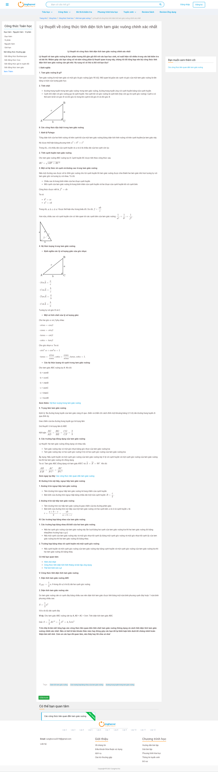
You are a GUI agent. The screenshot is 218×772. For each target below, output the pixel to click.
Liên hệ (43, 744)
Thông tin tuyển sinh (151, 757)
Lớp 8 (116, 730)
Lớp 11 (143, 730)
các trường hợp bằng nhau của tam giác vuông (87, 685)
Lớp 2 (64, 730)
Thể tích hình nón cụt (53, 568)
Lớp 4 (82, 730)
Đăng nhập (185, 4)
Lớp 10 (133, 730)
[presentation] (77, 142)
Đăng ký (199, 4)
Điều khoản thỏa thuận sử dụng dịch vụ (108, 751)
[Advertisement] (18, 113)
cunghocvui (27, 5)
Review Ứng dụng (168, 12)
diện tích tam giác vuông (58, 685)
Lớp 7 (107, 730)
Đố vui (145, 761)
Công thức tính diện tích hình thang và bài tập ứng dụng (68, 565)
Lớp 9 (124, 730)
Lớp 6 (99, 730)
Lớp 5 (90, 730)
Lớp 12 (153, 730)
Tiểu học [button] (46, 12)
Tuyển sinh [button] (129, 12)
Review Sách (148, 12)
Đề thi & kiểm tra (84, 12)
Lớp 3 (73, 730)
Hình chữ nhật (50, 562)
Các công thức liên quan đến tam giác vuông (75, 476)
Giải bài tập (147, 749)
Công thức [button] (63, 12)
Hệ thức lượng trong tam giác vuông (65, 403)
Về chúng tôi (100, 745)
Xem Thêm (8, 71)
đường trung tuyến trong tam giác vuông (120, 685)
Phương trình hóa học (108, 12)
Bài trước (44, 698)
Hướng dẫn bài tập (150, 745)
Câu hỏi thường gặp (103, 757)
